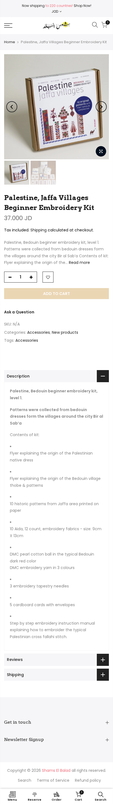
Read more (79, 262)
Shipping (38, 230)
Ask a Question (19, 312)
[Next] (101, 106)
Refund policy (88, 780)
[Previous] (11, 106)
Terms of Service (53, 780)
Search (24, 780)
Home (9, 42)
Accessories (38, 332)
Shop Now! (82, 5)
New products (65, 332)
